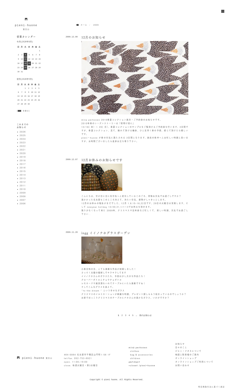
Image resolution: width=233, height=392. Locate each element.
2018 (23, 160)
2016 (23, 168)
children (135, 358)
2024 (23, 139)
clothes (134, 351)
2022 (23, 146)
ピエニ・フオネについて (188, 351)
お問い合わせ (182, 365)
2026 (23, 132)
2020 (23, 153)
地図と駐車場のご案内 (187, 355)
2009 (23, 193)
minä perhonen (138, 347)
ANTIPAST (134, 362)
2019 (23, 157)
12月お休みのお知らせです (102, 160)
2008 (23, 196)
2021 (23, 150)
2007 (23, 200)
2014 (23, 175)
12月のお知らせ (93, 37)
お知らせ (180, 344)
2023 (23, 142)
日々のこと (181, 347)
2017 (23, 164)
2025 (23, 135)
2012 (23, 182)
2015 (23, 171)
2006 (23, 203)
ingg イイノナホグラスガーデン (105, 233)
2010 (23, 189)
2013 (23, 178)
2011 (23, 185)
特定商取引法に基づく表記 (211, 387)
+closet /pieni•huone (142, 365)
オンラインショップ (186, 358)
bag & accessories (141, 355)
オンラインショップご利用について (194, 362)
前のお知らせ (145, 315)
